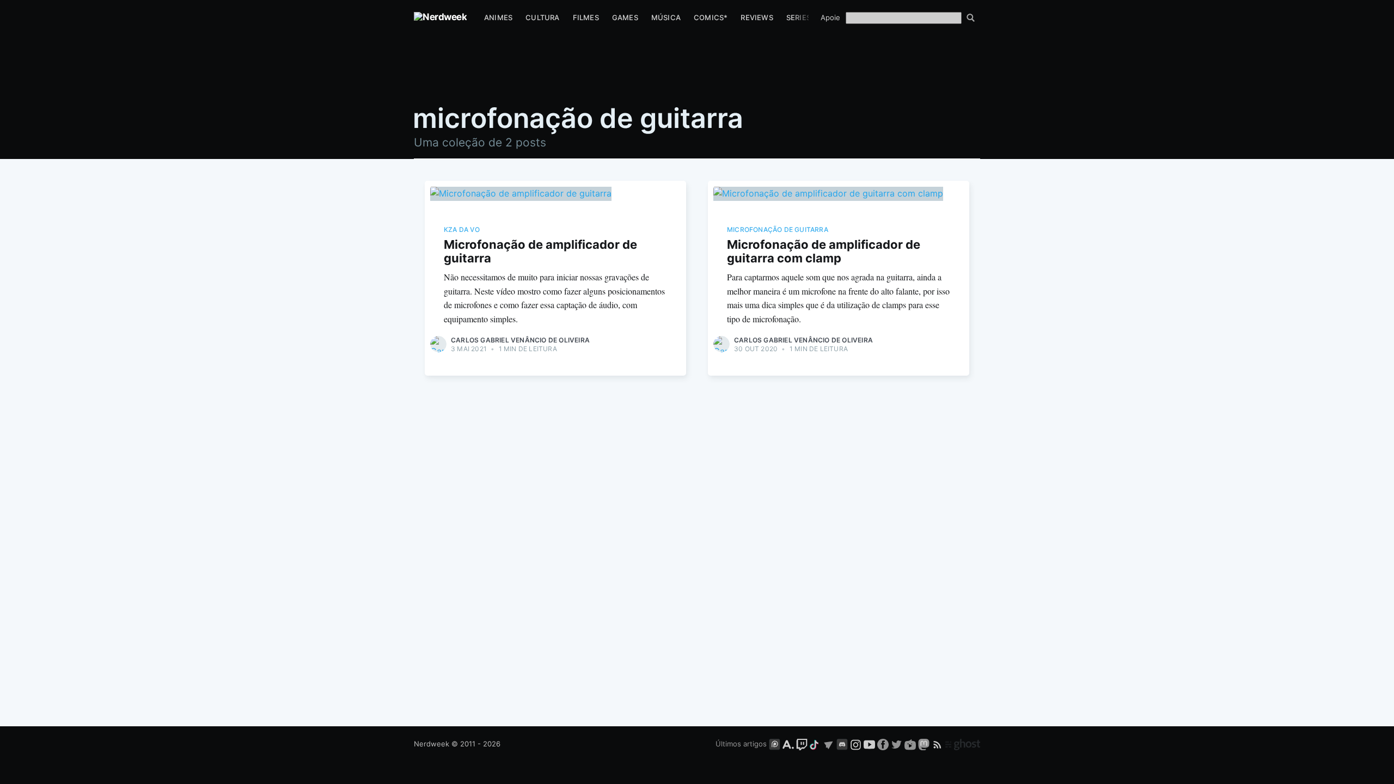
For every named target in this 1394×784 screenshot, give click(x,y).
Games (625, 17)
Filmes (586, 17)
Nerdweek (431, 743)
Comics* (710, 17)
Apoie (830, 17)
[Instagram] (855, 743)
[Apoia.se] (789, 743)
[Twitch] (802, 743)
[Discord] (842, 743)
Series (798, 17)
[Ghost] (962, 743)
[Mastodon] (925, 743)
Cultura (542, 17)
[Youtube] (869, 743)
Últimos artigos (741, 743)
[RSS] (938, 743)
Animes (498, 17)
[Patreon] (774, 743)
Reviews (757, 17)
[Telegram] (828, 743)
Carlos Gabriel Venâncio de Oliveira (520, 340)
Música (666, 17)
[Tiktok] (815, 743)
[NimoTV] (911, 743)
